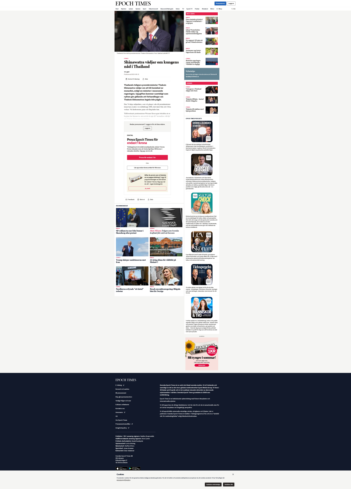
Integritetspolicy (121, 428)
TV (183, 9)
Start (117, 9)
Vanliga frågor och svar (123, 401)
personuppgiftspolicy (123, 480)
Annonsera (119, 412)
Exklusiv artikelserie (122, 404)
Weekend (205, 9)
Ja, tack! (147, 188)
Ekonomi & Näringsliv (167, 9)
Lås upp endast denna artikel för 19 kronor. (147, 167)
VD (117, 416)
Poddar (197, 9)
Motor (212, 9)
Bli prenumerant (121, 393)
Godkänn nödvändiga (213, 484)
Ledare (131, 9)
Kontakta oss (120, 408)
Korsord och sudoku (122, 389)
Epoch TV (189, 9)
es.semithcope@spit (192, 76)
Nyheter (123, 9)
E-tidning (119, 385)
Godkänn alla (229, 484)
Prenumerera (220, 3)
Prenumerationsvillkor (123, 424)
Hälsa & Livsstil (153, 9)
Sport (144, 9)
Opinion (138, 9)
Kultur (178, 9)
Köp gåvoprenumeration (124, 397)
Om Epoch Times (121, 420)
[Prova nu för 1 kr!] (201, 353)
